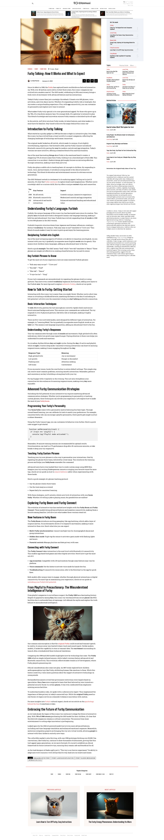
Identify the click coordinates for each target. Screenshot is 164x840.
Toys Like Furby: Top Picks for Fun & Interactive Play (113, 87)
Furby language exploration (63, 758)
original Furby (64, 644)
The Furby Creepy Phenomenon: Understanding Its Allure (110, 822)
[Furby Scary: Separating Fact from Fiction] (33, 13)
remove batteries (61, 472)
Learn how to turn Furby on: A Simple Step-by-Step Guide (128, 87)
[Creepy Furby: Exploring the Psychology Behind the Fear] (68, 13)
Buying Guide (113, 40)
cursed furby (113, 32)
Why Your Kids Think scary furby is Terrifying (118, 12)
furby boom (44, 401)
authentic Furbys (69, 284)
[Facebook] (84, 81)
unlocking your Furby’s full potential (42, 582)
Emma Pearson (35, 81)
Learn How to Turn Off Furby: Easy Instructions (121, 50)
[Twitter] (88, 81)
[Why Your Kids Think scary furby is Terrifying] (102, 13)
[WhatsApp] (96, 81)
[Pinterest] (92, 81)
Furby (50, 87)
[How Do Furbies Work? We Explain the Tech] (121, 113)
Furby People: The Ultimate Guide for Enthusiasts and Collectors (128, 73)
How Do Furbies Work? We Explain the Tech (112, 72)
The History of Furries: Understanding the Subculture (113, 94)
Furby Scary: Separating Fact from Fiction (48, 12)
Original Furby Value (112, 221)
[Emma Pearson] (29, 81)
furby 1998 (43, 69)
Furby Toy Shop (121, 237)
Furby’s (47, 701)
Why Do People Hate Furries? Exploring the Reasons (128, 94)
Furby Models (113, 53)
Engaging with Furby (42, 758)
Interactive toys (34, 760)
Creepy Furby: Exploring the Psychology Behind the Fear (84, 12)
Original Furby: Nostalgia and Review (117, 143)
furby (36, 69)
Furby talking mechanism (85, 758)
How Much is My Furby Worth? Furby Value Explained (113, 80)
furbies (30, 69)
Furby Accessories (114, 47)
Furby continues (51, 182)
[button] (32, 3)
